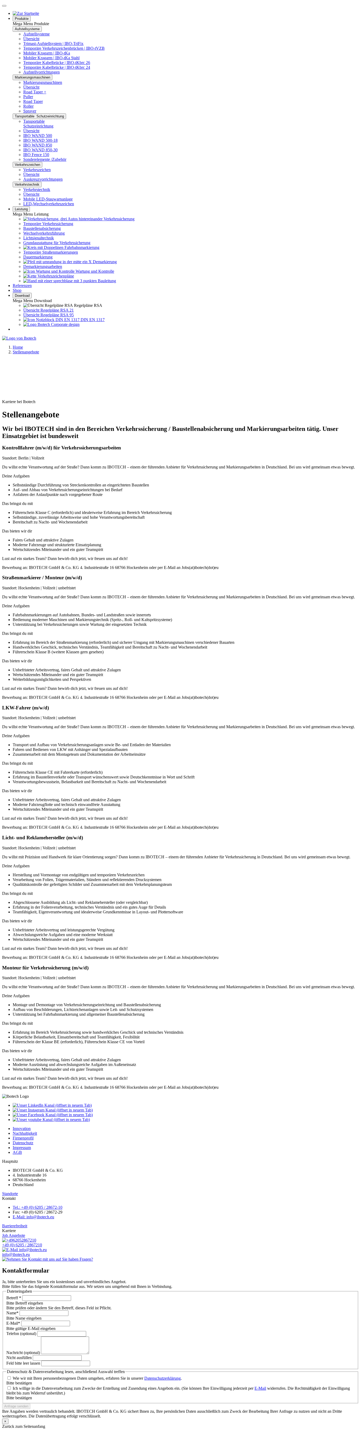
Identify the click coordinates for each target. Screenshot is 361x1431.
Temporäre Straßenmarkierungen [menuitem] (50, 252)
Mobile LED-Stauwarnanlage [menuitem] (48, 199)
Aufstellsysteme (27, 29)
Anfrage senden (16, 1406)
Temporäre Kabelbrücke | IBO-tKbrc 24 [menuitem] (56, 67)
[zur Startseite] (26, 13)
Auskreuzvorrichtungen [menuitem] (43, 179)
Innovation (22, 1128)
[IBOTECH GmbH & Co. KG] (19, 338)
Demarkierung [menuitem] (104, 261)
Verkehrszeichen (27, 165)
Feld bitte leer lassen (23, 1363)
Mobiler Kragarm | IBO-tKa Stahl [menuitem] (51, 58)
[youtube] (51, 1119)
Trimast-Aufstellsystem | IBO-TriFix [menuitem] (53, 43)
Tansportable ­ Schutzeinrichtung (39, 116)
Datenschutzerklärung (162, 1378)
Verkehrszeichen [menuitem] (37, 169)
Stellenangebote (26, 352)
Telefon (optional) (21, 1333)
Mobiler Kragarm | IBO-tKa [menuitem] (46, 53)
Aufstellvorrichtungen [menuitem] (41, 72)
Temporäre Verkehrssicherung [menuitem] (48, 223)
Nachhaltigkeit (25, 1133)
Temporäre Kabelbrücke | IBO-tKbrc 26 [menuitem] (56, 62)
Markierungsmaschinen (32, 77)
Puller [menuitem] (28, 96)
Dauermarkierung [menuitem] (38, 257)
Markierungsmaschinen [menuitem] (42, 82)
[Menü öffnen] (4, 6)
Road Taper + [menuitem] (34, 92)
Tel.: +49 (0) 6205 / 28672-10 (37, 1207)
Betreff (13, 1298)
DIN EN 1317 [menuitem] (92, 319)
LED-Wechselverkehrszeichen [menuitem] (48, 204)
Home (18, 347)
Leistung (21, 209)
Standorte (10, 1193)
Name (12, 1313)
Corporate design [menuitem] (65, 324)
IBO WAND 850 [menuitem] (37, 145)
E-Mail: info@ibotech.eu (33, 1217)
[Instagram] (53, 1110)
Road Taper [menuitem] (33, 101)
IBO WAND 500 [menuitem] (37, 135)
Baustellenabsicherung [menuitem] (42, 228)
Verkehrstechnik (27, 184)
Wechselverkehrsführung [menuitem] (44, 233)
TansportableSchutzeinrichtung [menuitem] (38, 123)
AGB (17, 1152)
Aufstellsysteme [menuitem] (36, 34)
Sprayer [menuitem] (29, 111)
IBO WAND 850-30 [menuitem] (40, 150)
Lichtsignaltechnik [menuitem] (38, 238)
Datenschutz (23, 1143)
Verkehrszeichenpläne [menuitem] (55, 276)
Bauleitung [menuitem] (106, 281)
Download (22, 296)
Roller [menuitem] (28, 106)
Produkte (22, 19)
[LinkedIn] (52, 1105)
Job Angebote (13, 1235)
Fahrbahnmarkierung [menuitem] (81, 247)
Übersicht (31, 39)
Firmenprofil (23, 1138)
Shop (17, 290)
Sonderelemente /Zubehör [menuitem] (44, 159)
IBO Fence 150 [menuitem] (36, 154)
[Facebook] (53, 1115)
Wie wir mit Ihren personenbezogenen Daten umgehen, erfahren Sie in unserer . (97, 1378)
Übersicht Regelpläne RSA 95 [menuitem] (48, 315)
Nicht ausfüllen (19, 1357)
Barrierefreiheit (14, 1226)
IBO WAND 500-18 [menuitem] (40, 140)
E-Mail (13, 1323)
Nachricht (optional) (23, 1352)
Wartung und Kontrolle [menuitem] (94, 271)
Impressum (22, 1147)
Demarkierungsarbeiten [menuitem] (42, 266)
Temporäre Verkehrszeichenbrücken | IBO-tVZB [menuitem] (64, 48)
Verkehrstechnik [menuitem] (36, 189)
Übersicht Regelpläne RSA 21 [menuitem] (48, 310)
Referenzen (22, 285)
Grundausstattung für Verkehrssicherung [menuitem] (56, 242)
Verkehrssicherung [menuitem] (119, 219)
